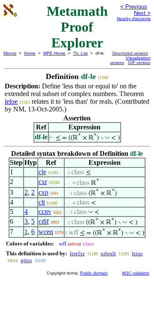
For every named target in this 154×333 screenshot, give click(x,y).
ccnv (44, 211)
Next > (142, 13)
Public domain (94, 273)
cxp (43, 192)
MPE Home (54, 53)
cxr (42, 181)
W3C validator (135, 273)
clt (41, 202)
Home (30, 53)
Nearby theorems (134, 18)
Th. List (80, 53)
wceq (45, 231)
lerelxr (77, 253)
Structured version (130, 53)
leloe (11, 101)
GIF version (139, 62)
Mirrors (9, 53)
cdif (43, 221)
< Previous (133, 6)
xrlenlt (108, 253)
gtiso (26, 260)
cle (42, 171)
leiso (137, 253)
